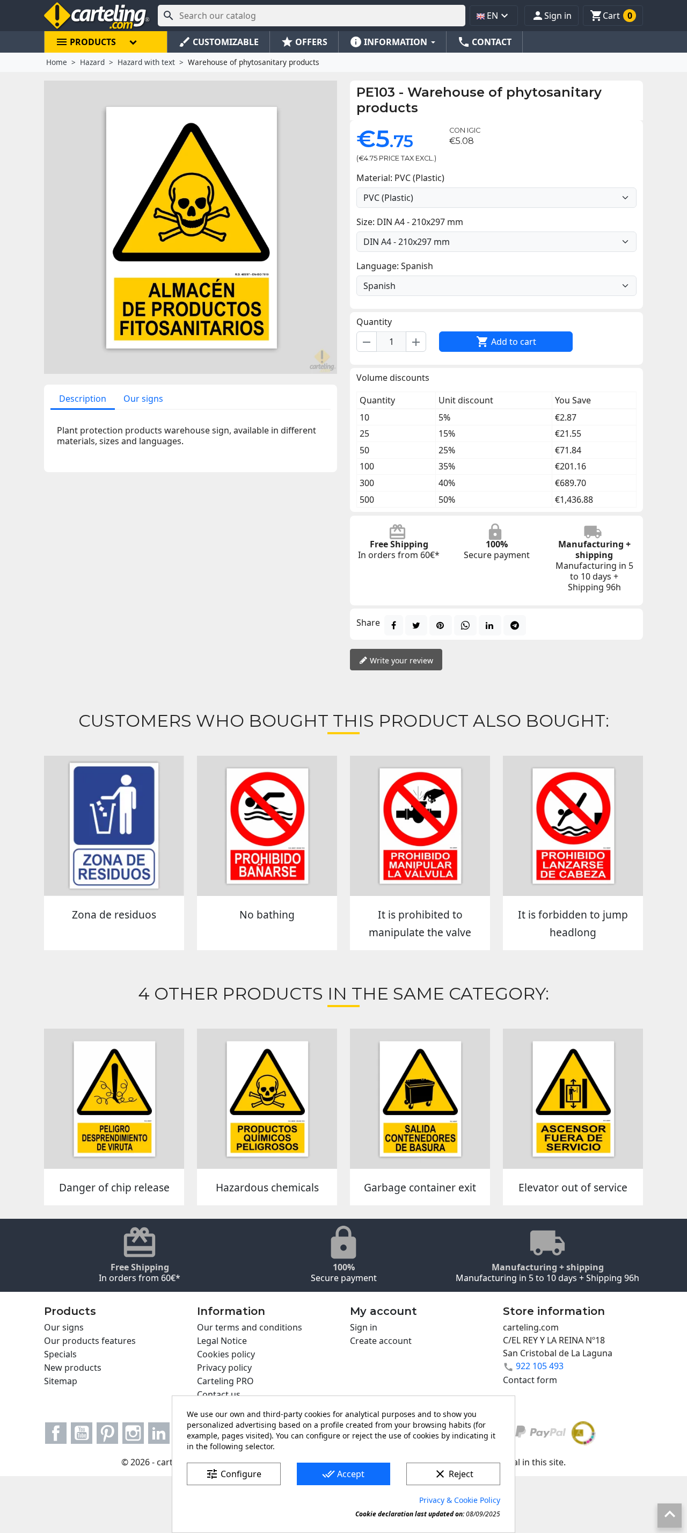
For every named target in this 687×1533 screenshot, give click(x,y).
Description (82, 398)
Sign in (363, 1327)
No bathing (267, 914)
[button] (551, 15)
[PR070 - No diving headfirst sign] (573, 826)
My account (383, 1311)
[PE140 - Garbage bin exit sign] (420, 1099)
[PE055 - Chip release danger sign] (114, 1099)
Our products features (90, 1341)
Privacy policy (224, 1367)
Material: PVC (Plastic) (400, 177)
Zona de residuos (114, 914)
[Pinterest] (440, 625)
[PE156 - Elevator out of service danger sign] (573, 1099)
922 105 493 (540, 1366)
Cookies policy (226, 1354)
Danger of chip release (114, 1187)
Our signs (143, 398)
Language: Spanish (394, 266)
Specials (60, 1354)
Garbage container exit (420, 1187)
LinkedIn (159, 1433)
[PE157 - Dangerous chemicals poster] (267, 1099)
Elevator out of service (572, 1187)
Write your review (400, 660)
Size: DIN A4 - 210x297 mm (409, 221)
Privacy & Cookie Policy (459, 1500)
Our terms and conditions (249, 1327)
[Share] (393, 625)
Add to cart (506, 341)
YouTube (81, 1433)
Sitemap (60, 1381)
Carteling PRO (225, 1381)
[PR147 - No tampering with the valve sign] (420, 826)
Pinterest (107, 1433)
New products (72, 1367)
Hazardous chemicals (267, 1187)
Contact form (530, 1380)
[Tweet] (416, 625)
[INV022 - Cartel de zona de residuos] (114, 826)
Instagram (133, 1433)
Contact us (218, 1394)
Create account (381, 1341)
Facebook (56, 1433)
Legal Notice (222, 1341)
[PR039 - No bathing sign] (267, 826)
